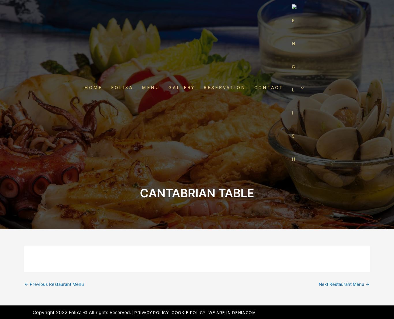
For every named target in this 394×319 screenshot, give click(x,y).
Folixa (122, 87)
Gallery (181, 87)
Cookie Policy (188, 312)
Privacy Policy (151, 312)
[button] (301, 87)
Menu (151, 87)
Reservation (225, 87)
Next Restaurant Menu (344, 284)
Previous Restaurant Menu (54, 284)
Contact (268, 87)
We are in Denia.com (232, 312)
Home (93, 87)
